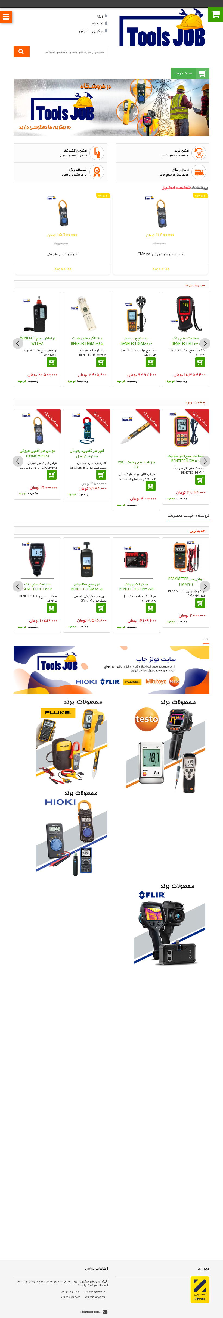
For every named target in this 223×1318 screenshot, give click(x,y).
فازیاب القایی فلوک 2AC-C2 (136, 464)
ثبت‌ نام (97, 23)
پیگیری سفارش (91, 30)
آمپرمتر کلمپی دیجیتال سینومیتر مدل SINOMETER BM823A (86, 456)
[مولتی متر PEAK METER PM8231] (185, 557)
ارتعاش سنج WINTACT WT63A (37, 340)
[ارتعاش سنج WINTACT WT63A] (37, 314)
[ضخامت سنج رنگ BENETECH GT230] (185, 314)
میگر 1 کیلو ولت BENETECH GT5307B (136, 586)
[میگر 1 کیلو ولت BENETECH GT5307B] (136, 559)
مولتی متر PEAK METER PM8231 (185, 581)
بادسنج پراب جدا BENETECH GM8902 (136, 340)
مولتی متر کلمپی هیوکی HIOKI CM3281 (37, 453)
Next (205, 343)
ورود (99, 15)
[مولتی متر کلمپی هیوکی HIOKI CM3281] (37, 428)
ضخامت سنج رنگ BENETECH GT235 (37, 586)
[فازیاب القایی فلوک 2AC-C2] (136, 434)
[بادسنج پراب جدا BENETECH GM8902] (136, 314)
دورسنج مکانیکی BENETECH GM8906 (87, 586)
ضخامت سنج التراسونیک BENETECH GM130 (185, 458)
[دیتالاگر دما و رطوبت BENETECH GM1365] (86, 314)
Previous (18, 343)
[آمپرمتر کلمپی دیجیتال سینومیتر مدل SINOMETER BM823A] (86, 428)
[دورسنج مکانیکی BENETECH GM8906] (86, 559)
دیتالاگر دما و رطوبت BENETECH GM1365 (87, 340)
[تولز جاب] (162, 27)
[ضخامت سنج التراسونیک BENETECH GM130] (185, 431)
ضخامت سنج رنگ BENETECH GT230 (186, 340)
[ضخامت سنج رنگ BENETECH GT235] (37, 559)
